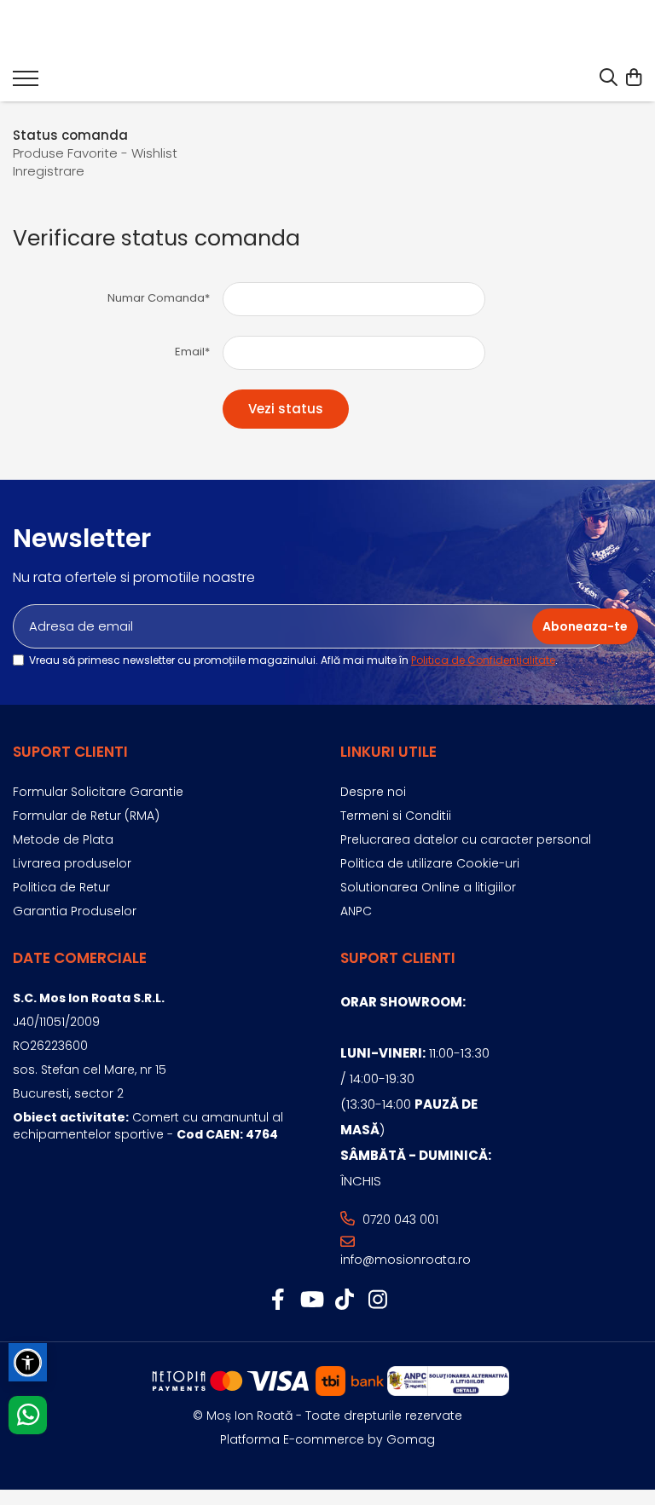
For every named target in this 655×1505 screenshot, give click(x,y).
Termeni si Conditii (395, 815)
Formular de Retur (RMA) (86, 815)
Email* (192, 351)
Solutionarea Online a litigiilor (428, 887)
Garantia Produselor (74, 911)
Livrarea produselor (72, 863)
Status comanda (70, 135)
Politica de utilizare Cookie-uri (429, 863)
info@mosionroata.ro (405, 1259)
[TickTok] (344, 1300)
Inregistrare (48, 171)
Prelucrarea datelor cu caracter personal (465, 839)
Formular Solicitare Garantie (98, 791)
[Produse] (25, 83)
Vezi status (285, 409)
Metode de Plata (63, 839)
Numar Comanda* (158, 298)
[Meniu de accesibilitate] (28, 1362)
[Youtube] (311, 1300)
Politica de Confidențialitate (483, 660)
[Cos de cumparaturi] (633, 78)
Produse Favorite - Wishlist (95, 153)
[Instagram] (377, 1300)
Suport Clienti (70, 751)
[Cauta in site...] (608, 78)
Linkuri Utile (388, 751)
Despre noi (373, 791)
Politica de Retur (61, 887)
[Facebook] (278, 1300)
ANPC (356, 911)
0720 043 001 (398, 1219)
